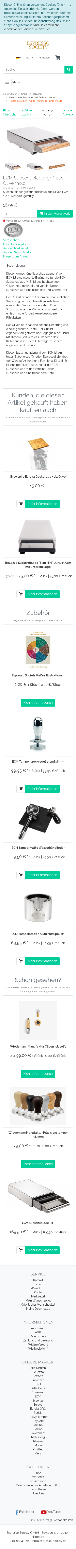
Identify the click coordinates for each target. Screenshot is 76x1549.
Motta (38, 1445)
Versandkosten (63, 1520)
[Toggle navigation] (7, 82)
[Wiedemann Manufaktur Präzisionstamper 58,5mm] (38, 1106)
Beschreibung (15, 265)
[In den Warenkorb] (20, 504)
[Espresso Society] (38, 45)
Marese (38, 1441)
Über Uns (38, 1493)
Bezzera (38, 1376)
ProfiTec (38, 1449)
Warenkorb (38, 1288)
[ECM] (13, 230)
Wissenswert (38, 1481)
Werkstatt (38, 1477)
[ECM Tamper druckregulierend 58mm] (38, 735)
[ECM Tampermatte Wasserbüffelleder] (38, 821)
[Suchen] (68, 70)
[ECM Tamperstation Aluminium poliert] (38, 907)
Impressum (38, 1328)
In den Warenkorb (56, 213)
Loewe (38, 1429)
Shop (38, 1473)
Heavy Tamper (38, 1416)
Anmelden (44, 57)
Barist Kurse (38, 1489)
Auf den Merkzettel (15, 248)
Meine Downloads (38, 1308)
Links (38, 1284)
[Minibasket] (58, 58)
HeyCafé (38, 1421)
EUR (29, 57)
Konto (38, 1292)
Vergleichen (11, 240)
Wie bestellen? (38, 1348)
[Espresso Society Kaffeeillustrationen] (37, 649)
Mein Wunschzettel (38, 1300)
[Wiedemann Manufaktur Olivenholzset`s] (38, 1020)
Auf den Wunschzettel (17, 252)
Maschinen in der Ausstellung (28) (38, 1485)
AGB (38, 1332)
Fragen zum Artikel (15, 256)
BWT (38, 1384)
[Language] (18, 58)
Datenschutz (38, 1336)
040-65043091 (19, 1540)
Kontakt (38, 1280)
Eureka (38, 1404)
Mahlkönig (38, 1437)
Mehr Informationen (42, 504)
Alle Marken (38, 1368)
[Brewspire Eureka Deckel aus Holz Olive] (38, 450)
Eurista (38, 1412)
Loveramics (38, 1433)
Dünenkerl (38, 1392)
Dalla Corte (38, 1388)
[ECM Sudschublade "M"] (38, 1196)
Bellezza (38, 1372)
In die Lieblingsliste (15, 244)
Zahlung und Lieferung (38, 1340)
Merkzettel (38, 1296)
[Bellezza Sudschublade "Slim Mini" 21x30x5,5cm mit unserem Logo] (38, 536)
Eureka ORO (38, 1408)
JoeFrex (38, 1425)
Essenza (38, 1400)
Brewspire (38, 1380)
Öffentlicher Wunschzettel (38, 1304)
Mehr (38, 1453)
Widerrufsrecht (38, 1344)
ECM (38, 1396)
